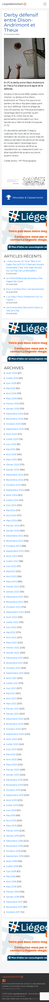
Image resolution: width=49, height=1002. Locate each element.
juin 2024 (11, 505)
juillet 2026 (12, 378)
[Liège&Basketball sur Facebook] (3, 981)
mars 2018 (11, 886)
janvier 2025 (12, 469)
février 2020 (12, 769)
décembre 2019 (14, 780)
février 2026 (12, 403)
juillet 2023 (12, 561)
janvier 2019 (12, 836)
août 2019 (11, 800)
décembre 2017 (14, 902)
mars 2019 (11, 825)
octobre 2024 (13, 485)
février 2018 (12, 892)
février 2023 (12, 586)
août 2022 (11, 617)
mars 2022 (11, 642)
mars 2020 (11, 764)
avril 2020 (11, 759)
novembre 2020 (14, 724)
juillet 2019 (12, 805)
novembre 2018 (14, 846)
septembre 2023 (15, 551)
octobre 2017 (13, 912)
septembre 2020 (15, 734)
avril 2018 (11, 881)
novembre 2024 (14, 480)
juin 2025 (11, 444)
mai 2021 (10, 693)
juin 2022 (11, 627)
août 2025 (11, 434)
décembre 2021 (14, 658)
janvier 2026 (12, 408)
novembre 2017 (14, 907)
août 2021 (11, 678)
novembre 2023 (14, 541)
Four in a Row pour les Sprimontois (25, 289)
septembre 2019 (15, 795)
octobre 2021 (13, 668)
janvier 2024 (12, 530)
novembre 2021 (14, 663)
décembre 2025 (14, 414)
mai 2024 (11, 510)
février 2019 (12, 831)
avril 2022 (11, 637)
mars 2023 (11, 581)
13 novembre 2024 (11, 34)
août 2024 (11, 495)
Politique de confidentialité (13, 996)
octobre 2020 (13, 729)
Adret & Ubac (37, 999)
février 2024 (12, 525)
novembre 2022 (14, 602)
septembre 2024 (15, 490)
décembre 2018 (14, 841)
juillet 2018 (12, 866)
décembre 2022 (14, 597)
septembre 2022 (15, 612)
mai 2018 (10, 876)
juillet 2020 (12, 744)
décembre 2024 (14, 475)
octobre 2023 (13, 546)
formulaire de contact (11, 989)
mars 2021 (11, 703)
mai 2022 (11, 632)
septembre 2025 (15, 429)
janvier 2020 (13, 775)
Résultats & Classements (27, 197)
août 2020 (11, 739)
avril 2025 (11, 454)
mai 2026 (10, 388)
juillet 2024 (12, 500)
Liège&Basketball (12, 3)
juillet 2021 (12, 683)
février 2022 (12, 647)
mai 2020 (11, 754)
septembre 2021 (15, 673)
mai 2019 (10, 815)
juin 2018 (11, 871)
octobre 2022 (13, 607)
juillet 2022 (12, 622)
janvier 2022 (12, 653)
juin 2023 (11, 566)
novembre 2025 (14, 419)
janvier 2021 (12, 714)
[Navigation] (45, 4)
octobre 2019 (13, 790)
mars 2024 (11, 520)
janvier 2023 (12, 592)
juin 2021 (11, 688)
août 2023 (11, 556)
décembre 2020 (14, 719)
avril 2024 (11, 515)
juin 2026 (11, 383)
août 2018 (11, 861)
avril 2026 (11, 393)
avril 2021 (11, 698)
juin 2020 (11, 749)
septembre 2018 (15, 856)
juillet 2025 (12, 439)
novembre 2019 (14, 785)
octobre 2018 (13, 851)
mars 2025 (11, 459)
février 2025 (12, 464)
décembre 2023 (14, 536)
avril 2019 (11, 820)
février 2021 (12, 708)
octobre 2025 (13, 424)
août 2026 (11, 373)
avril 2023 (11, 576)
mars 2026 (11, 398)
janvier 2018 (12, 897)
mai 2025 (10, 449)
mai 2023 (11, 571)
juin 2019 (11, 810)
